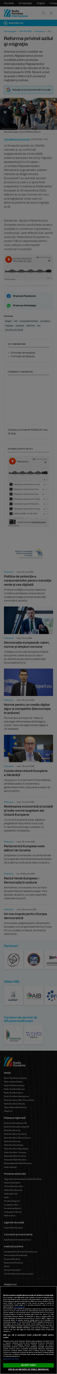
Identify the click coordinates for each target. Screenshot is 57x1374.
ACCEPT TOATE (28, 1365)
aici (17, 1322)
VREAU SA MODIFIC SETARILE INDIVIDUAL (28, 1369)
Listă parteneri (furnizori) (10, 1359)
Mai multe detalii (20, 1307)
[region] (28, 1330)
